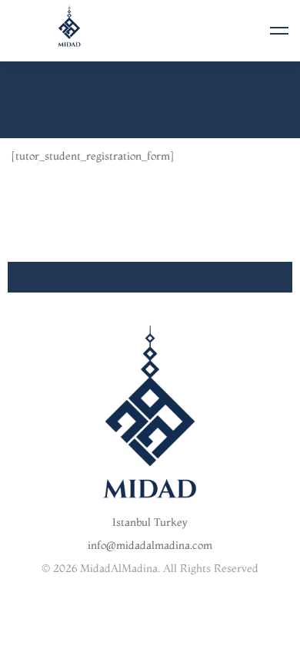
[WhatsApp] (150, 633)
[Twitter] (138, 620)
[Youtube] (185, 620)
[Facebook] (114, 620)
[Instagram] (162, 620)
